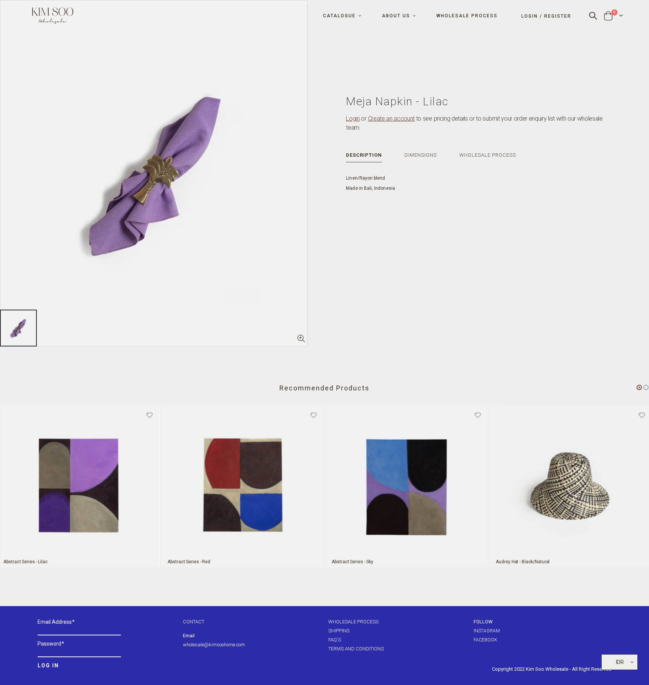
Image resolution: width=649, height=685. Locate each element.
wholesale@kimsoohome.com (214, 644)
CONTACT (193, 622)
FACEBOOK (485, 640)
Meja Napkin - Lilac (397, 101)
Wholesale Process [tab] (487, 155)
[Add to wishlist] (149, 414)
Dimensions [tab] (420, 155)
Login (352, 118)
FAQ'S (334, 640)
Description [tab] (364, 155)
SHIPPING (339, 631)
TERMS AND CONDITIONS (356, 649)
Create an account (391, 118)
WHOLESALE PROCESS (353, 622)
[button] (639, 387)
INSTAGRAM (487, 631)
